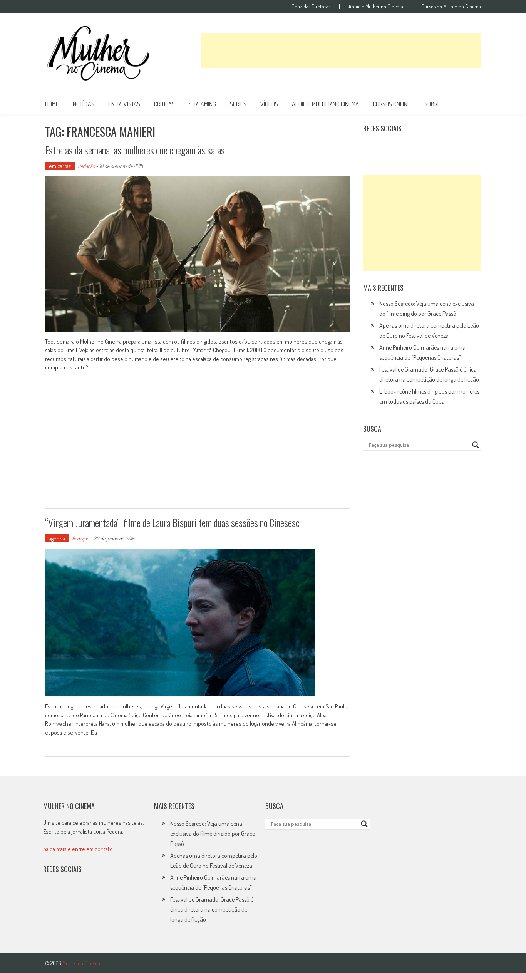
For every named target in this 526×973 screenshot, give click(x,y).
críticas (164, 104)
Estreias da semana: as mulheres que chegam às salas (135, 150)
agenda (57, 538)
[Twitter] (68, 894)
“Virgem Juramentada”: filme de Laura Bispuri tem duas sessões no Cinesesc (172, 522)
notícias (83, 104)
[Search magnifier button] (475, 445)
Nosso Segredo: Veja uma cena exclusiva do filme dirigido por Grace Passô (212, 833)
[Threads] (455, 147)
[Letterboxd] (388, 147)
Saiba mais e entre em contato (78, 848)
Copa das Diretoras (310, 6)
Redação (86, 166)
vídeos (269, 104)
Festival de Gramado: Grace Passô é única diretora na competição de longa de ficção (211, 909)
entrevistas (124, 104)
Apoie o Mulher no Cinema (375, 6)
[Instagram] (371, 147)
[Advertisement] (341, 50)
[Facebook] (439, 147)
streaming (202, 104)
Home (52, 104)
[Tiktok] (405, 147)
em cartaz (60, 165)
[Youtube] (422, 147)
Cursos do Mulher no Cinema (451, 6)
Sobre (432, 104)
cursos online (391, 104)
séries (238, 104)
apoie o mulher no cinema (325, 104)
